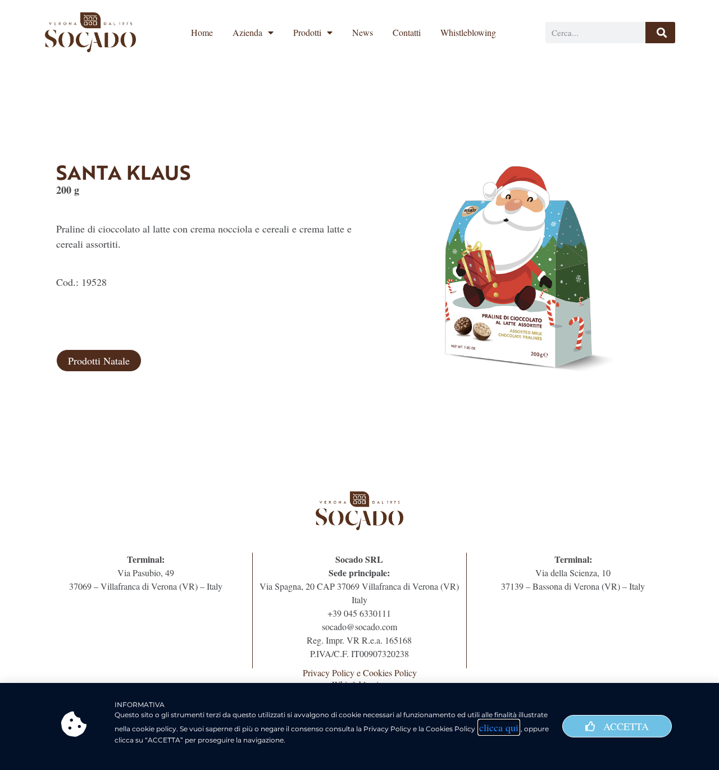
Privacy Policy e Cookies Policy (360, 672)
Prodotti (307, 32)
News (362, 32)
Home (202, 32)
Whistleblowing (468, 32)
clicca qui (498, 727)
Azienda (247, 32)
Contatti (407, 32)
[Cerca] (660, 32)
